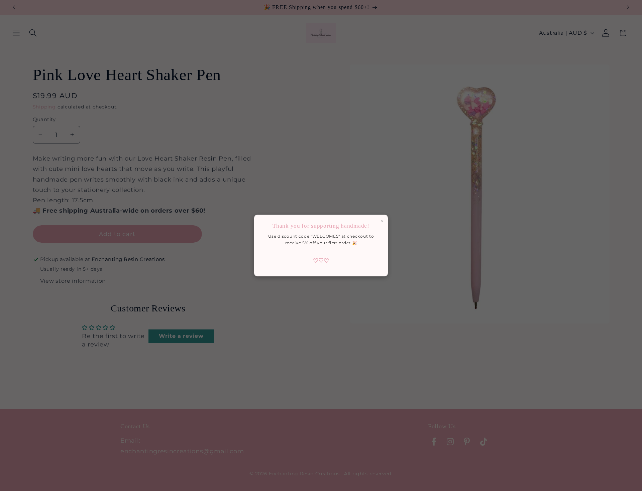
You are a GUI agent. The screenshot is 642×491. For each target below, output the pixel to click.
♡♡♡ (321, 260)
